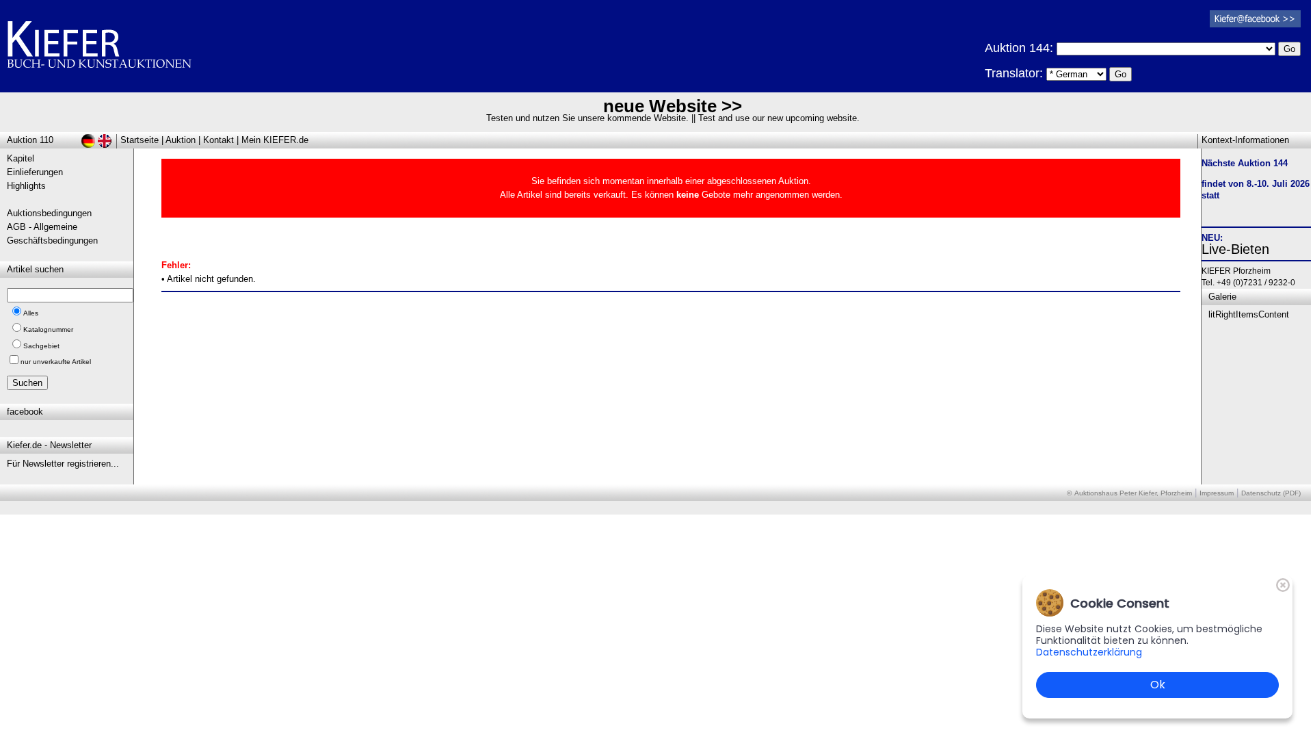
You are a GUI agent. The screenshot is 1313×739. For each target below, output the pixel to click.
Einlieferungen (35, 172)
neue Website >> (672, 106)
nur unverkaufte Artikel (56, 361)
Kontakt (218, 140)
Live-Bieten (1235, 249)
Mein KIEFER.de (274, 140)
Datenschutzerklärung (1089, 652)
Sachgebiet (41, 346)
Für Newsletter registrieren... (63, 463)
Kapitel (20, 158)
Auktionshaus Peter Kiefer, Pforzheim (1133, 493)
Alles (30, 313)
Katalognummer (48, 329)
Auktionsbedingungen (49, 213)
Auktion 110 (30, 140)
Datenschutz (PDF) (1271, 493)
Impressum (1216, 493)
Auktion (180, 140)
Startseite (139, 140)
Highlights (26, 186)
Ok (1157, 684)
